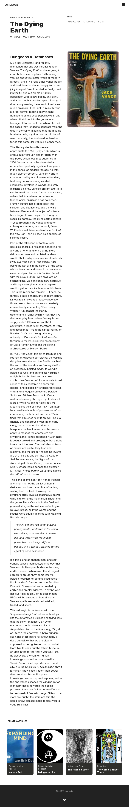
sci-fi (101, 22)
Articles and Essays (21, 17)
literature (89, 22)
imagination (74, 22)
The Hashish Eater (78, 769)
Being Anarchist (47, 772)
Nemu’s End (15, 772)
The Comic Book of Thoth (107, 771)
